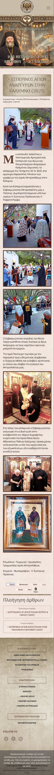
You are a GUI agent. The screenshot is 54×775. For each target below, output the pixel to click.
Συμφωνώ (24, 770)
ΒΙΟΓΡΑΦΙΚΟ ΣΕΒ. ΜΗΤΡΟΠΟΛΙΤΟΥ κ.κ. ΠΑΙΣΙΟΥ (27, 660)
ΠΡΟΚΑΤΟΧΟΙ (27, 669)
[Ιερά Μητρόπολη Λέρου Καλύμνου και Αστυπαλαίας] (27, 6)
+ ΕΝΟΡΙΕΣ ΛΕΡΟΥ (27, 696)
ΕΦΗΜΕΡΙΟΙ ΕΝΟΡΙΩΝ (27, 723)
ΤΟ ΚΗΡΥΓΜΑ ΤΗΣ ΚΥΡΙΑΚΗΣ (27, 665)
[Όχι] (50, 762)
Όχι (35, 770)
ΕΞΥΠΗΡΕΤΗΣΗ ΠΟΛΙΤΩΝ (26, 716)
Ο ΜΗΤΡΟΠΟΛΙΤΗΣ (27, 648)
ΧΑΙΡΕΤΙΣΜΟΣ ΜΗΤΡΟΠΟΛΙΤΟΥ (27, 655)
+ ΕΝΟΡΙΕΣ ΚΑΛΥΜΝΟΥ (27, 701)
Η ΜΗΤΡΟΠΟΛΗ (27, 680)
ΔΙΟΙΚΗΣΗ (27, 691)
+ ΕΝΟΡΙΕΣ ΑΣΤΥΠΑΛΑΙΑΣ (27, 706)
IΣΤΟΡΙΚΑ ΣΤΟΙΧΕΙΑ (27, 686)
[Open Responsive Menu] (48, 7)
